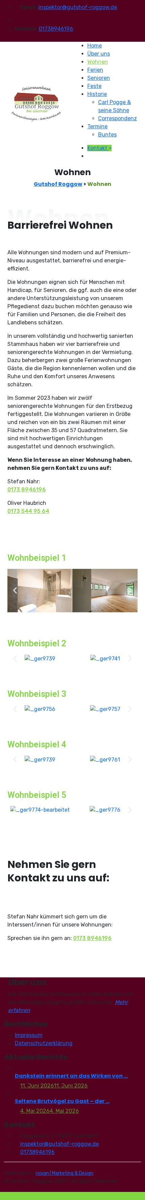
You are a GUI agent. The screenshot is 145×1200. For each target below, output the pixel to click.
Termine (97, 126)
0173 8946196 (26, 489)
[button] (15, 590)
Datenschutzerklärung (43, 1043)
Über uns (98, 54)
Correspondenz (117, 118)
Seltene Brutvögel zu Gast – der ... (62, 1101)
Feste (94, 86)
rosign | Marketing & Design (64, 1173)
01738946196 (56, 29)
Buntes (107, 134)
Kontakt (98, 148)
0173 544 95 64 (28, 511)
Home (94, 45)
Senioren (98, 78)
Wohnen (97, 62)
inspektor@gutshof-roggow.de (77, 7)
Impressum (28, 1035)
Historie (97, 94)
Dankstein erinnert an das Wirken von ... (71, 1076)
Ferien (95, 70)
